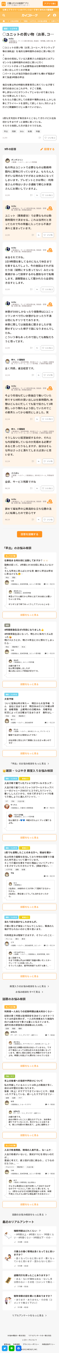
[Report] (40, 137)
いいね (50, 234)
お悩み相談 (14, 21)
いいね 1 (49, 195)
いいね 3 (49, 419)
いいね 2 (51, 137)
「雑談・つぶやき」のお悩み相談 (35, 21)
